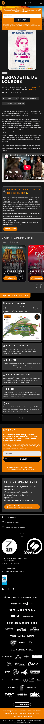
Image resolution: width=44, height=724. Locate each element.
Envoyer (22, 20)
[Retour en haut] (22, 535)
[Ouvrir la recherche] (29, 3)
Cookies (38, 711)
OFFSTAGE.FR (10, 229)
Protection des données (27, 711)
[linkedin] (13, 589)
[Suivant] (40, 286)
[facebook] (3, 589)
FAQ (37, 713)
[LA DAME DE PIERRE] (14, 263)
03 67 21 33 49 (14, 505)
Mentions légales (8, 711)
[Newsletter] (19, 3)
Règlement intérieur (11, 713)
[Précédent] (36, 286)
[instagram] (8, 589)
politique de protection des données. (16, 448)
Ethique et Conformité (27, 713)
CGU (16, 711)
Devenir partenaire (22, 704)
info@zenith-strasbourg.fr (14, 571)
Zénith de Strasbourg (23, 25)
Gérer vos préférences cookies (22, 716)
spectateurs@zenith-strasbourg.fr (22, 508)
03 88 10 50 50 (10, 569)
